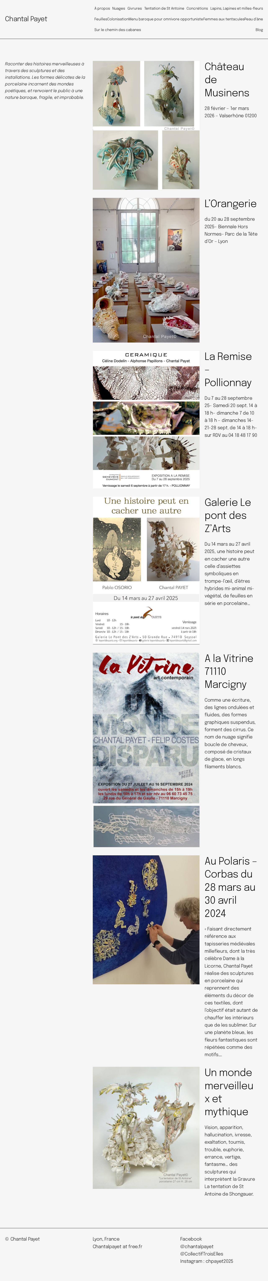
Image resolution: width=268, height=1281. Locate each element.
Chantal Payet (26, 19)
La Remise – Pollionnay (228, 370)
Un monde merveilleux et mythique (229, 1092)
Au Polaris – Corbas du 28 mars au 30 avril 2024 (231, 888)
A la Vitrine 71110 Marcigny (229, 672)
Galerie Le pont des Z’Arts (228, 516)
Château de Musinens (227, 80)
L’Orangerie (231, 204)
